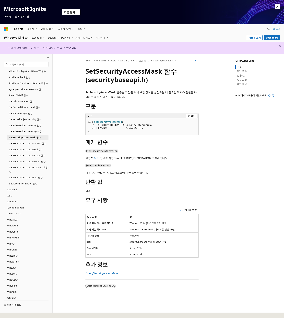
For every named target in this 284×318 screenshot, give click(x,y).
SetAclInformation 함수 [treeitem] (21, 101)
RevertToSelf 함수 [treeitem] (18, 95)
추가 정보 (242, 84)
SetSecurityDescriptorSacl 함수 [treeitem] (26, 177)
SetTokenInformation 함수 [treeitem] (23, 183)
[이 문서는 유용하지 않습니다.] (273, 95)
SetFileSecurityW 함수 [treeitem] (21, 113)
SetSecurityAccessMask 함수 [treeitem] (25, 137)
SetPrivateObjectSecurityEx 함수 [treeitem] (26, 131)
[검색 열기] (268, 29)
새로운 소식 (255, 37)
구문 (239, 66)
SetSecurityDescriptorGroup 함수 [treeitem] (27, 155)
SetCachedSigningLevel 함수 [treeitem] (24, 107)
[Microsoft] (6, 29)
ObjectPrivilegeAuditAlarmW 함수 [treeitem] (27, 71)
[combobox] (26, 64)
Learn (89, 60)
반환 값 (241, 75)
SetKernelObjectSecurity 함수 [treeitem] (25, 119)
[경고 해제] (277, 6)
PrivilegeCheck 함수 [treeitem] (20, 77)
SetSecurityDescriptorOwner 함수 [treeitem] (27, 161)
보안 (96, 158)
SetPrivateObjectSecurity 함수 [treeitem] (25, 125)
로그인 (276, 28)
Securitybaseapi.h (163, 60)
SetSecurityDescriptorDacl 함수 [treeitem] (26, 149)
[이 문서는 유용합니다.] (269, 95)
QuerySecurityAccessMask (101, 273)
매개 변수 (242, 71)
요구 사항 (242, 79)
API (133, 60)
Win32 (123, 60)
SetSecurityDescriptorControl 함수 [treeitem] (27, 143)
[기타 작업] (196, 60)
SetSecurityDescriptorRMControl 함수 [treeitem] (28, 169)
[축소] (48, 57)
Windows (101, 60)
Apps (113, 60)
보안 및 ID (144, 60)
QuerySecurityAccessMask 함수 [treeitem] (26, 89)
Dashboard (272, 37)
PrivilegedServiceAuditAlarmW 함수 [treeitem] (28, 83)
